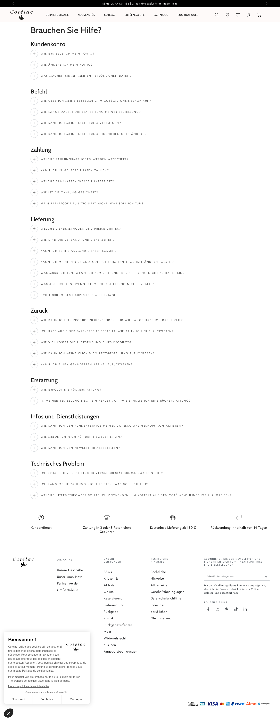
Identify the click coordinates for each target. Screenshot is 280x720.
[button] (216, 14)
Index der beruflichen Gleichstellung (161, 612)
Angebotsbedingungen (120, 651)
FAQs (108, 572)
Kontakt (109, 618)
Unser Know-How (69, 576)
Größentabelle (67, 590)
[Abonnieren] (267, 576)
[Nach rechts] (266, 3)
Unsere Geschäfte (70, 570)
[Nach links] (13, 3)
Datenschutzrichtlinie (166, 598)
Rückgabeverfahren (118, 625)
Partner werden (68, 583)
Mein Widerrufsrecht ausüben (115, 638)
